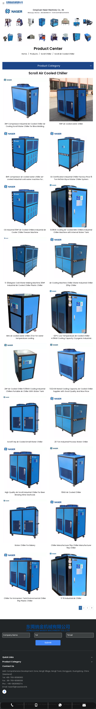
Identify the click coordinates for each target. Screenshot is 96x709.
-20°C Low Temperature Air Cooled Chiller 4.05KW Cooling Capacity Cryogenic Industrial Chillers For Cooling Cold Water (71, 337)
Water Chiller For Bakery (25, 545)
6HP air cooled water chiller (71, 124)
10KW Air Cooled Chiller (71, 492)
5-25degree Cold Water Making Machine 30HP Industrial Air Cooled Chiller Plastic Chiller (25, 284)
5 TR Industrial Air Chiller (71, 598)
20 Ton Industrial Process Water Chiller (71, 442)
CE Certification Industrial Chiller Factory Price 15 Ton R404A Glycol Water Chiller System (71, 178)
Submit (48, 642)
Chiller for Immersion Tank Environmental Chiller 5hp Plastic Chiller (25, 599)
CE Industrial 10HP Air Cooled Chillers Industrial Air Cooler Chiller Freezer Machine (25, 231)
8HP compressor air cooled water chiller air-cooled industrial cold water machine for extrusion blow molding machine (25, 178)
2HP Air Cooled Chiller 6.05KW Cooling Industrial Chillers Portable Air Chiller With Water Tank (24, 390)
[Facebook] (4, 692)
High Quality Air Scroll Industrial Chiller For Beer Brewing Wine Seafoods (25, 493)
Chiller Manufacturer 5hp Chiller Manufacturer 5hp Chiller (71, 546)
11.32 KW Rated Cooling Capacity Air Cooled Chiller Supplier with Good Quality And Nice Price (71, 390)
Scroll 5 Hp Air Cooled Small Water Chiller (24, 442)
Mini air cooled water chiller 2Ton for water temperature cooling (24, 337)
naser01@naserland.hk (17, 687)
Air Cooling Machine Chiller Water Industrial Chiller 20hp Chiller (71, 284)
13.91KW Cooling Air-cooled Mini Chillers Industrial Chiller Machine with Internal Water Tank (71, 231)
